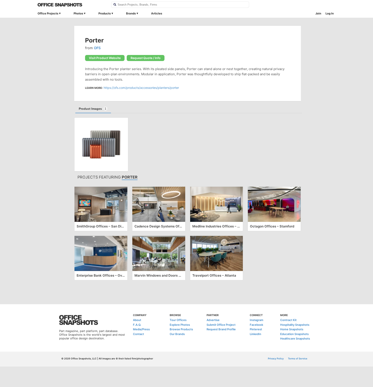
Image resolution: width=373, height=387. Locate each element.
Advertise (213, 320)
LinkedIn (255, 334)
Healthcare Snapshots (295, 338)
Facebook (256, 324)
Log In (330, 13)
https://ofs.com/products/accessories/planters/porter (141, 87)
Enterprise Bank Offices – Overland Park (101, 275)
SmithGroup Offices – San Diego (101, 226)
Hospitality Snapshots (294, 324)
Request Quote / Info (146, 58)
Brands (131, 13)
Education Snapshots (294, 334)
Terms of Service (297, 358)
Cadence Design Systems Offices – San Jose (158, 226)
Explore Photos (180, 324)
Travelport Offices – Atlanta (214, 275)
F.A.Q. (137, 324)
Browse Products (181, 329)
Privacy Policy (276, 358)
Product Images (92, 108)
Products (104, 13)
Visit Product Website (105, 58)
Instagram (256, 320)
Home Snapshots (291, 329)
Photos (78, 13)
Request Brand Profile (221, 329)
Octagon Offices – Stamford (272, 226)
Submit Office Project (221, 324)
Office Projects (48, 13)
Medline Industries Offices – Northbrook (216, 226)
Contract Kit (288, 320)
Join (318, 13)
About (137, 320)
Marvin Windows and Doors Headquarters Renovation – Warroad (158, 275)
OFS (97, 48)
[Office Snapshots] (71, 4)
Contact (138, 334)
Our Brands (177, 334)
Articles (156, 13)
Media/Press (141, 329)
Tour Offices (178, 320)
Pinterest (256, 329)
